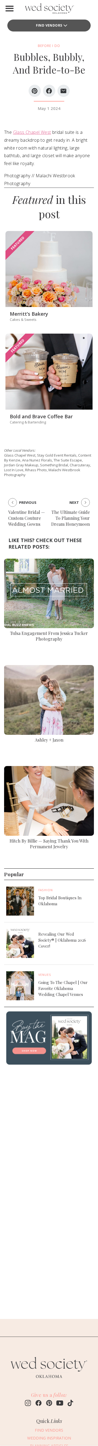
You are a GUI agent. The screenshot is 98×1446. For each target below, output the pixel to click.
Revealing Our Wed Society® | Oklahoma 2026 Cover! (62, 940)
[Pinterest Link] (49, 1403)
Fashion (45, 890)
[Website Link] (49, 1381)
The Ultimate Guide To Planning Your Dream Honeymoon (70, 518)
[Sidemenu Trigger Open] (9, 8)
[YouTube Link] (59, 1403)
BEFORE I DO (49, 45)
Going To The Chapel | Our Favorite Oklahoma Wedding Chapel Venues (63, 988)
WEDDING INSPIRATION (49, 1438)
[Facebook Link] (38, 1403)
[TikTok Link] (70, 1403)
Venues (44, 975)
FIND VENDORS (49, 25)
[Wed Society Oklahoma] (49, 10)
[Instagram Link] (28, 1403)
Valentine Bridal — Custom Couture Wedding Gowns (26, 518)
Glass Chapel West (32, 132)
